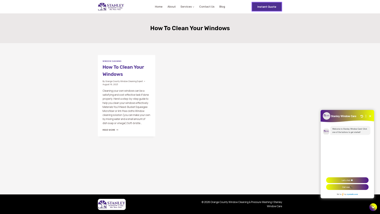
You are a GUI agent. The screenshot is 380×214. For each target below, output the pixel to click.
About (171, 6)
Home (159, 6)
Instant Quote (266, 6)
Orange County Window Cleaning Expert (124, 81)
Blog (222, 6)
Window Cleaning (112, 61)
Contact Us (206, 6)
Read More (110, 130)
